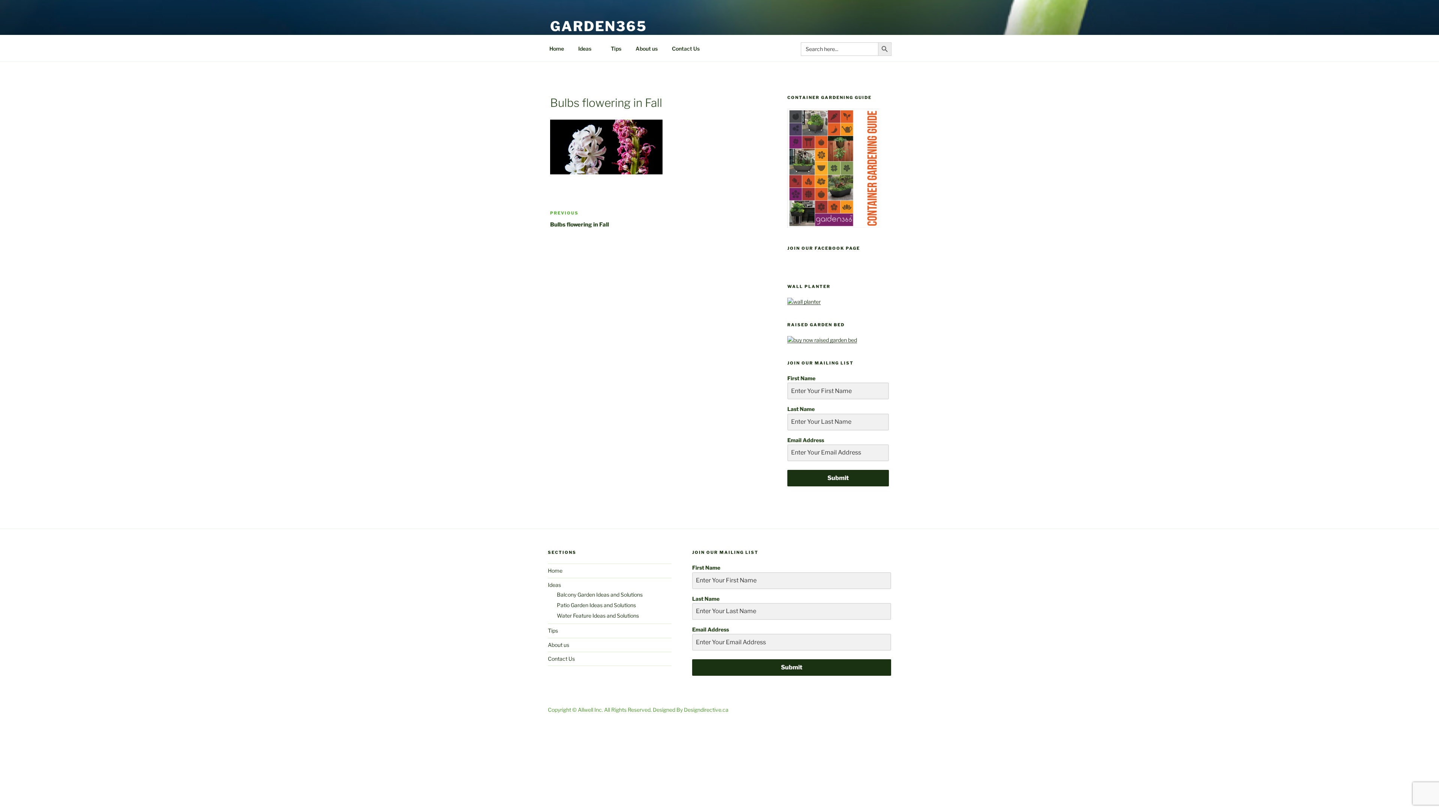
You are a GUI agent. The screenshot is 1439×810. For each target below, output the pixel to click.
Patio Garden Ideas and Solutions (596, 605)
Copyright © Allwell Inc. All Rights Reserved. (600, 709)
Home (556, 48)
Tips (616, 48)
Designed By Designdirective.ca (690, 709)
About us (647, 48)
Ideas (584, 48)
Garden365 (598, 26)
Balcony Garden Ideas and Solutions (600, 594)
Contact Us (686, 48)
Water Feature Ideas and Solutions (598, 615)
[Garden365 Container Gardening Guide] (833, 225)
